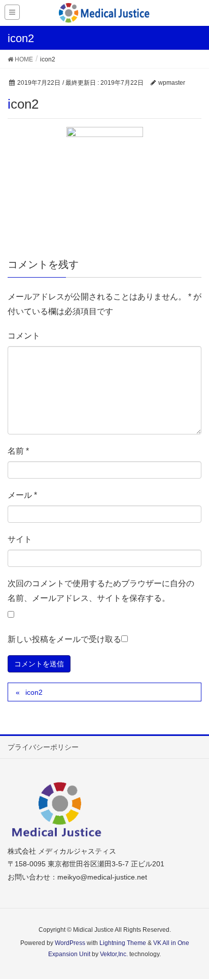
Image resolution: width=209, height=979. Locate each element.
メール (22, 495)
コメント (24, 335)
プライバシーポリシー (43, 747)
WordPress (70, 943)
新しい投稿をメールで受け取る (64, 639)
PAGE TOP (193, 940)
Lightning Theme (122, 943)
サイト (20, 539)
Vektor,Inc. (114, 954)
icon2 (34, 692)
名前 (18, 451)
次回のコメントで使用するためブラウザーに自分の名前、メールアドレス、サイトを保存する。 (101, 590)
